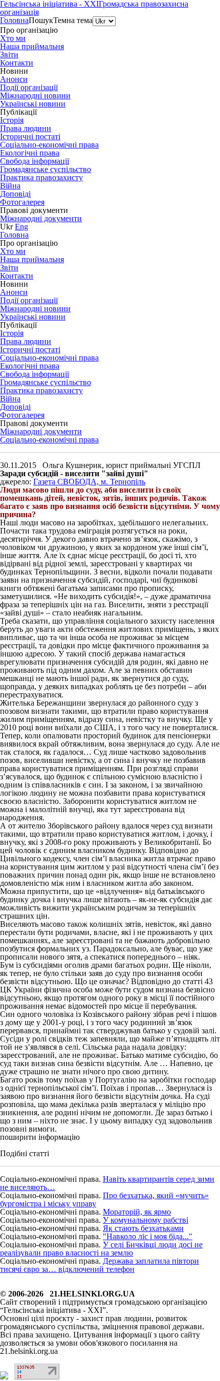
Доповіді (15, 193)
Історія (12, 120)
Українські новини (32, 103)
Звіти (9, 54)
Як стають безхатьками (143, 1228)
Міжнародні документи (41, 218)
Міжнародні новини (35, 95)
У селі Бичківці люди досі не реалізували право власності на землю (101, 1248)
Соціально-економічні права (49, 439)
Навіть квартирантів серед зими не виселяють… (107, 1183)
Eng (21, 226)
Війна (10, 185)
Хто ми (13, 38)
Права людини (25, 128)
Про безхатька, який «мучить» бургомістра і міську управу (104, 1199)
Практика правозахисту (41, 177)
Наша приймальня (32, 46)
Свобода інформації (34, 161)
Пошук (41, 20)
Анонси (14, 79)
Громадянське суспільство (45, 169)
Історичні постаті (30, 136)
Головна (14, 20)
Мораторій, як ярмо (137, 1211)
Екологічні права (29, 152)
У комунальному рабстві (145, 1220)
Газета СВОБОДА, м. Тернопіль (89, 481)
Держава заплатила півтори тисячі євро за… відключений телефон (99, 1265)
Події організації (29, 87)
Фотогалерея (22, 202)
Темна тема (73, 20)
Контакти (16, 62)
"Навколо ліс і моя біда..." (147, 1236)
